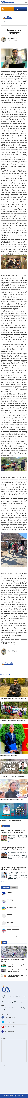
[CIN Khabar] (7, 2)
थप (17, 936)
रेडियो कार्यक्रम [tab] (6, 887)
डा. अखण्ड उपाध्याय (12, 38)
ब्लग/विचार (10, 21)
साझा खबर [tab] (14, 887)
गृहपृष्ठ (4, 21)
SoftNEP (16, 1097)
